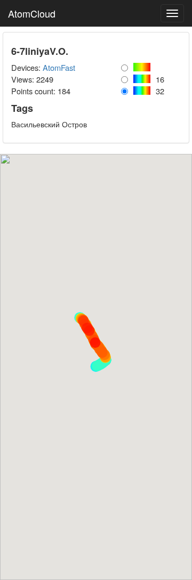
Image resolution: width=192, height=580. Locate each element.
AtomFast (59, 67)
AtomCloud (31, 13)
